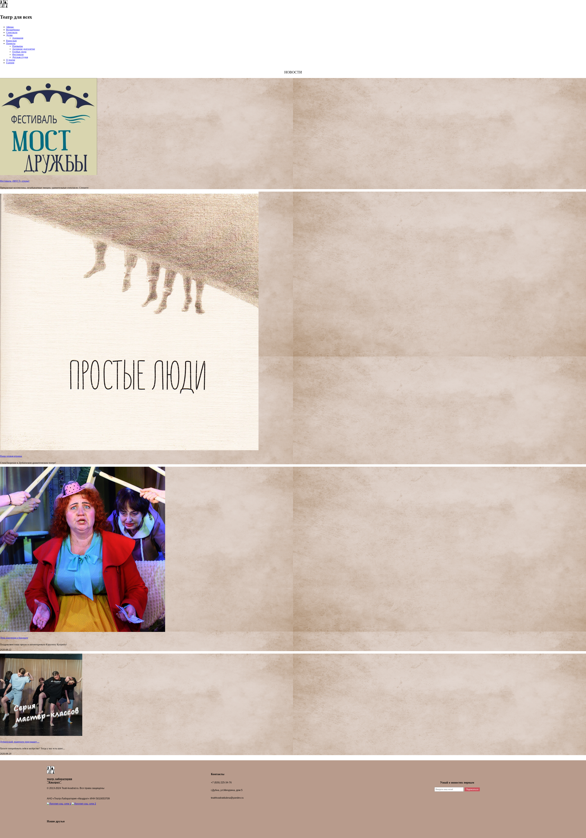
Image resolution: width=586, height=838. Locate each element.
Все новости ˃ (293, 759)
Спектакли (11, 32)
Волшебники (13, 29)
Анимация (17, 38)
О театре (10, 60)
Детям (9, 35)
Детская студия (20, 57)
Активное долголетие (23, 49)
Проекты (10, 43)
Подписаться (472, 789)
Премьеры (17, 46)
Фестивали (18, 54)
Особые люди (19, 51)
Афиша (10, 27)
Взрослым (11, 40)
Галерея (10, 62)
